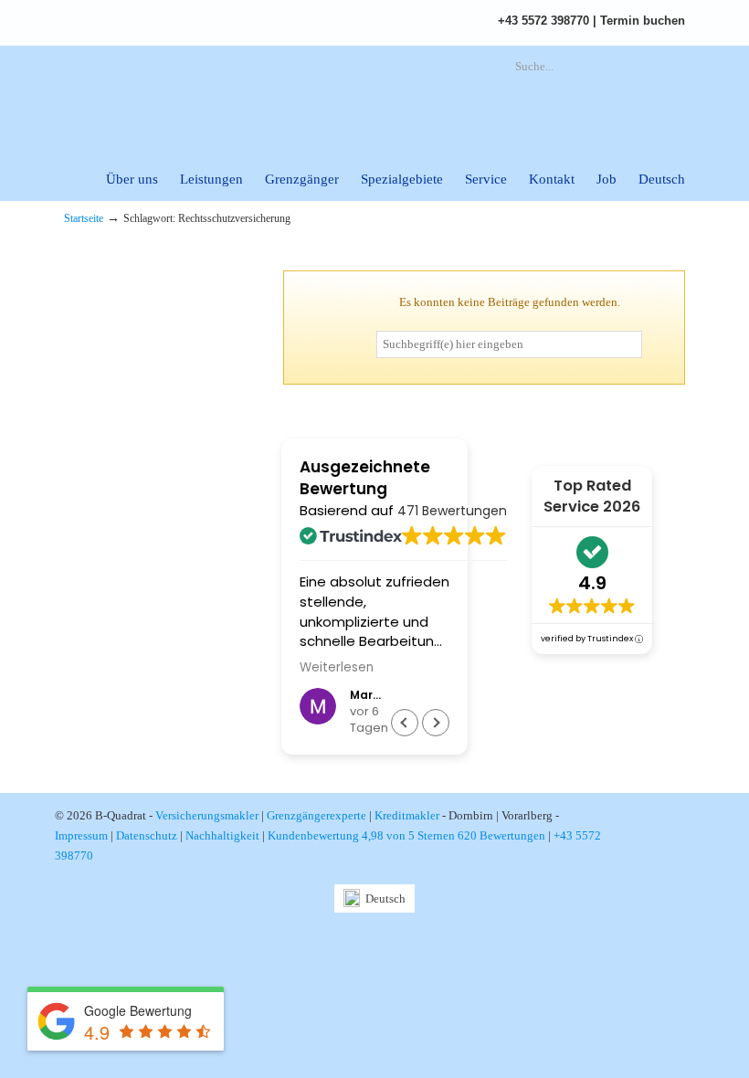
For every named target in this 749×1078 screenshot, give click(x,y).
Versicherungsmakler (206, 815)
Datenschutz (146, 835)
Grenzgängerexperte (316, 815)
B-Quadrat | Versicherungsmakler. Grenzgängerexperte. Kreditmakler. (265, 96)
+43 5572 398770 (543, 20)
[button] (435, 722)
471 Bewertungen (452, 511)
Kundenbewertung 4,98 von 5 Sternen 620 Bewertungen (406, 835)
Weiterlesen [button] (337, 668)
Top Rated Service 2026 (591, 496)
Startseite (83, 219)
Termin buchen (642, 20)
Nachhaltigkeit (222, 835)
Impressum (81, 835)
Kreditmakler (406, 815)
